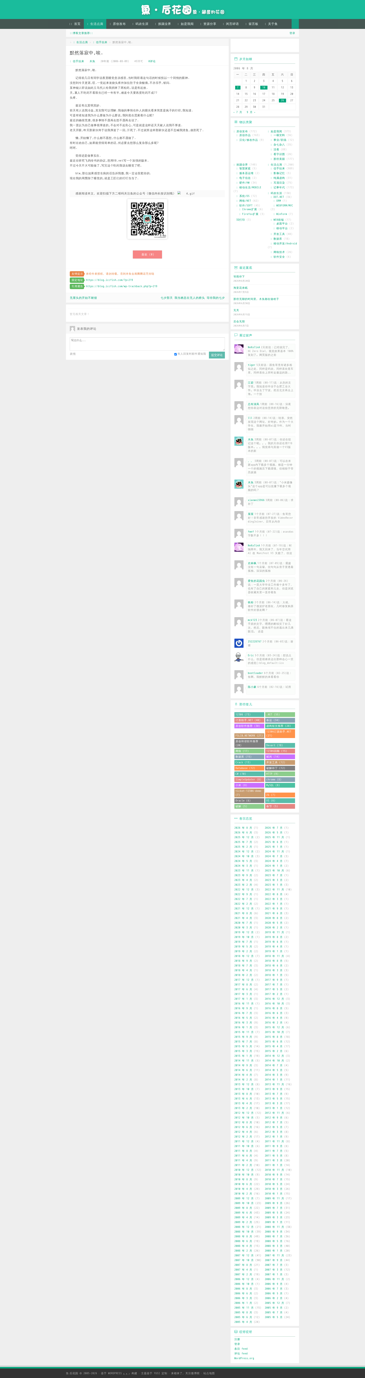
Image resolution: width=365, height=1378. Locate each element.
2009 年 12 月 (244, 1198)
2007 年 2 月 (243, 1274)
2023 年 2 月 (243, 884)
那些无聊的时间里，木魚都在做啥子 (256, 299)
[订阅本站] (292, 46)
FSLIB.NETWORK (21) (249, 735)
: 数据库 (276, 238)
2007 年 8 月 (243, 1265)
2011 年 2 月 (243, 1165)
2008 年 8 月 (243, 1236)
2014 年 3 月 (274, 1075)
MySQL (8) (273, 785)
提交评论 (217, 355)
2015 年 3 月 (243, 1051)
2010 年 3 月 (274, 1189)
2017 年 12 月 (244, 980)
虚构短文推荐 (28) (278, 726)
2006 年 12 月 (244, 1279)
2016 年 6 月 (274, 1013)
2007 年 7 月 (274, 1265)
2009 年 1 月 (274, 1222)
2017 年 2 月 (274, 994)
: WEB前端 (277, 219)
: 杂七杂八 (278, 144)
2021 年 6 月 (274, 913)
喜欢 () (147, 254)
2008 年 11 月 (274, 1227)
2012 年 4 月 (243, 1132)
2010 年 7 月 (274, 1179)
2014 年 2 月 (243, 1079)
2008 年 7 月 (274, 1236)
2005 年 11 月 (244, 1307)
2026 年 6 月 (243, 832)
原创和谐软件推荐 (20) (247, 743)
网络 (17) (242, 751)
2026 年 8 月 (243, 827)
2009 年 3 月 (274, 1217)
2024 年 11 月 (274, 851)
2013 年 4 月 (243, 1103)
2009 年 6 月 (243, 1212)
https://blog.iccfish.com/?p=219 (109, 280)
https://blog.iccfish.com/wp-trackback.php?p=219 (121, 286)
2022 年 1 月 (274, 903)
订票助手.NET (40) (248, 720)
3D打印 (240, 219)
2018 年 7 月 (243, 965)
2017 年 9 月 (274, 980)
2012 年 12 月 (244, 1113)
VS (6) (270, 800)
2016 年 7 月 (243, 1013)
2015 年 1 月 (243, 1056)
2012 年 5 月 (274, 1127)
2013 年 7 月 (274, 1094)
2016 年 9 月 (243, 1008)
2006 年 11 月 (274, 1279)
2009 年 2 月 (243, 1222)
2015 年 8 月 (274, 1037)
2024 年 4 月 (274, 861)
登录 (292, 33)
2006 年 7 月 (274, 1288)
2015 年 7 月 (243, 1041)
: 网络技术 (278, 252)
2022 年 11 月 (274, 889)
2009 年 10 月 (244, 1203)
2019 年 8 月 (274, 937)
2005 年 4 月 (243, 1322)
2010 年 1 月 (274, 1193)
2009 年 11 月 (274, 1198)
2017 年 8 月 (243, 984)
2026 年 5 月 (274, 832)
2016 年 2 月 (274, 1022)
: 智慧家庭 (243, 168)
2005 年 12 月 (274, 1303)
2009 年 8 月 (243, 1208)
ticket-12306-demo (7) (248, 793)
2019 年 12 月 (244, 932)
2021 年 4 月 (243, 918)
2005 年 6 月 (243, 1317)
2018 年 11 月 (274, 956)
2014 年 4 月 (243, 1075)
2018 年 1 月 (274, 975)
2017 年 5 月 (274, 989)
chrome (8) (274, 779)
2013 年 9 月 (274, 1089)
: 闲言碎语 (231, 24)
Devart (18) (274, 745)
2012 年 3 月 (274, 1132)
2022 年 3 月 (274, 899)
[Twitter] (270, 46)
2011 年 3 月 (274, 1160)
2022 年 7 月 (243, 899)
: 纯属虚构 (278, 178)
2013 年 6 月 (243, 1098)
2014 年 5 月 (274, 1070)
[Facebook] (281, 46)
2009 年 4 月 (243, 1217)
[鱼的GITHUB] (248, 46)
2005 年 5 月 (274, 1317)
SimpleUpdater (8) (248, 779)
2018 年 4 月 (243, 970)
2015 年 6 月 (274, 1041)
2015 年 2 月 (274, 1051)
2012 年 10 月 (244, 1117)
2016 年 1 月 (243, 1027)
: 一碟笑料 (278, 135)
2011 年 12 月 (244, 1141)
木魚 (92, 61)
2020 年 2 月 (274, 927)
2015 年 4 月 (274, 1046)
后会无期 (239, 321)
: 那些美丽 (278, 159)
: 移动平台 (280, 228)
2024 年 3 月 (243, 865)
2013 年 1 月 (274, 1108)
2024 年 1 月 (274, 865)
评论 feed (241, 1353)
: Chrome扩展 (248, 209)
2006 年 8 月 (243, 1288)
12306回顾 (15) (276, 751)
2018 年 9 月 (243, 961)
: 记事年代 (278, 187)
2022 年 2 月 (243, 903)
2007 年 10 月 (244, 1260)
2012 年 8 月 (243, 1122)
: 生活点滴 (95, 24)
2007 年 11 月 (274, 1255)
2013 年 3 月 (274, 1103)
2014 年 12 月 (274, 1056)
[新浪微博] (237, 46)
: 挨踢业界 (163, 24)
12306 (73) (243, 714)
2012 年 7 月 (274, 1122)
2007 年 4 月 (243, 1269)
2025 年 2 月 (243, 846)
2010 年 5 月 (274, 1184)
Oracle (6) (243, 800)
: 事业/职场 (278, 140)
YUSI (157, 1373)
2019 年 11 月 (274, 932)
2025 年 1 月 (274, 846)
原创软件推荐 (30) (248, 726)
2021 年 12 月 (244, 908)
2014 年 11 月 (244, 1060)
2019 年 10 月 (244, 937)
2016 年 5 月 (243, 1018)
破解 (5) (241, 806)
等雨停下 (239, 276)
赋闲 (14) (273, 756)
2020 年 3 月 (243, 927)
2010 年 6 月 (243, 1184)
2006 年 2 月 (274, 1298)
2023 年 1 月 (274, 884)
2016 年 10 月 (274, 1003)
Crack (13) (243, 762)
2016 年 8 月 (274, 1008)
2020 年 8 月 (274, 918)
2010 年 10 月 (244, 1174)
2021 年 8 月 (243, 913)
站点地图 (209, 1373)
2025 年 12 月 (244, 837)
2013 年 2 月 (243, 1108)
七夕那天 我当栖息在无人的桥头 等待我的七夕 (193, 298)
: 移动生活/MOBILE (248, 187)
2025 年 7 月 (243, 842)
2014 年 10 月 (274, 1060)
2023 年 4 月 (243, 880)
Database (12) (245, 768)
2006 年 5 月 (274, 1293)
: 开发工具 (278, 234)
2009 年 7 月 (274, 1208)
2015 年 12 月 (274, 1027)
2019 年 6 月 (274, 942)
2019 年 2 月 (243, 951)
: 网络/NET (243, 200)
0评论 (152, 61)
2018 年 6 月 (274, 965)
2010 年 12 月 (244, 1170)
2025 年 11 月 (274, 837)
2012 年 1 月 (274, 1136)
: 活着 (275, 149)
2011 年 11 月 (274, 1141)
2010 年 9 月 (274, 1174)
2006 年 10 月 (244, 1284)
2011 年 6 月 (243, 1155)
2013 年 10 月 (244, 1089)
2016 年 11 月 (244, 1003)
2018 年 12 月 (244, 956)
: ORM (277, 200)
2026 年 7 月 (274, 827)
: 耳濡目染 (278, 182)
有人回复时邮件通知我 (192, 353)
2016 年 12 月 (274, 999)
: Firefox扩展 (249, 214)
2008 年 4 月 (243, 1246)
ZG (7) (270, 795)
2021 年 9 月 (274, 908)
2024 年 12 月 (244, 851)
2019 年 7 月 (243, 942)
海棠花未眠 (240, 287)
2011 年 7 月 (274, 1151)
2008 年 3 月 (274, 1246)
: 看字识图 (278, 154)
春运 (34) (273, 720)
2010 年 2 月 (243, 1193)
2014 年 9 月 (243, 1065)
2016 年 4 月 (274, 1018)
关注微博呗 (192, 1373)
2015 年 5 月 (243, 1046)
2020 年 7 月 (243, 922)
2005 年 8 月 (243, 1312)
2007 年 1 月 (274, 1274)
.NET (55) (273, 714)
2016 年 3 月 (243, 1022)
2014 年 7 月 (274, 1065)
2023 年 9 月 (243, 875)
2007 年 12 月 (244, 1255)
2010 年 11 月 (274, 1170)
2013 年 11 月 (274, 1084)
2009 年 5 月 (274, 1212)
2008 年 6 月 (243, 1241)
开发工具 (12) (275, 762)
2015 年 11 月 (244, 1032)
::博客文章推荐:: (81, 33)
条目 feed (241, 1348)
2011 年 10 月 (244, 1146)
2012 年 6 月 (243, 1127)
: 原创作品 (243, 135)
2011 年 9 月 (274, 1146)
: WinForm (280, 214)
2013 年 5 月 (274, 1098)
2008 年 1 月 (274, 1250)
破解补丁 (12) (275, 768)
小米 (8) (241, 785)
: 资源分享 (208, 24)
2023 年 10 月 (274, 870)
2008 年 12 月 (244, 1227)
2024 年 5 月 (243, 861)
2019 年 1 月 (274, 951)
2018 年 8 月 (274, 961)
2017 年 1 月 (243, 999)
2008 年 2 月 (243, 1250)
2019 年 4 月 (274, 946)
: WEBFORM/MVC (283, 205)
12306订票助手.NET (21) (278, 733)
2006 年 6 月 (243, 1293)
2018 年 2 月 (243, 975)
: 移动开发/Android (284, 243)
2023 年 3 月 (274, 880)
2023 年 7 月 (274, 875)
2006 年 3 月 (243, 1298)
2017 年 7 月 (274, 984)
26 (282, 100)
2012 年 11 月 (274, 1113)
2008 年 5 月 (274, 1241)
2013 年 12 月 (244, 1084)
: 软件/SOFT (244, 205)
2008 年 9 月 (274, 1231)
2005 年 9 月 (274, 1307)
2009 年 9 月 (274, 1203)
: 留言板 (251, 24)
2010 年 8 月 (243, 1179)
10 (263, 87)
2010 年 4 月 (243, 1189)
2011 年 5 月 (274, 1155)
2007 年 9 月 (274, 1260)
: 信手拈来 (100, 42)
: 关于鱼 (271, 24)
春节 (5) (272, 806)
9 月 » (251, 112)
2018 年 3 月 (274, 970)
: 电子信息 (243, 178)
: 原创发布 (118, 24)
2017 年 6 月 (243, 989)
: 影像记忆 (278, 173)
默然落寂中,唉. (86, 53)
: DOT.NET (277, 197)
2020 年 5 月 (274, 922)
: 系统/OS (243, 196)
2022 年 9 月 (243, 894)
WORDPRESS (119, 1373)
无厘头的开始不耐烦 (83, 298)
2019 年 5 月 (243, 946)
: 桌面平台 (280, 223)
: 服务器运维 (245, 173)
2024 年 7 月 (274, 856)
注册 (237, 1339)
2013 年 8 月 (243, 1094)
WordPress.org (244, 1358)
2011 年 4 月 (243, 1160)
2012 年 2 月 (243, 1136)
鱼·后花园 (72, 1373)
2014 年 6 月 (243, 1070)
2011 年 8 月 (243, 1151)
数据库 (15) (244, 756)
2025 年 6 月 (274, 842)
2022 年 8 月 (274, 894)
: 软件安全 (278, 256)
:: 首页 (75, 24)
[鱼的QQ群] (259, 46)
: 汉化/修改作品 (247, 140)
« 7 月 (237, 112)
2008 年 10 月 (244, 1231)
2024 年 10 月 (244, 856)
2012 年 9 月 (274, 1117)
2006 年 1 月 (243, 1303)
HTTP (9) (272, 773)
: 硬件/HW (243, 182)
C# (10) (241, 773)
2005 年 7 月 (274, 1312)
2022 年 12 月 (244, 889)
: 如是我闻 (185, 24)
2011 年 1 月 (274, 1165)
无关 (236, 310)
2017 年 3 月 (243, 994)
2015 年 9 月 (243, 1037)
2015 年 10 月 (274, 1032)
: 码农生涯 (140, 24)
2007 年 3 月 (274, 1269)
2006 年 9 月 (274, 1284)
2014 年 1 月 (274, 1079)
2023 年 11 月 (244, 870)
